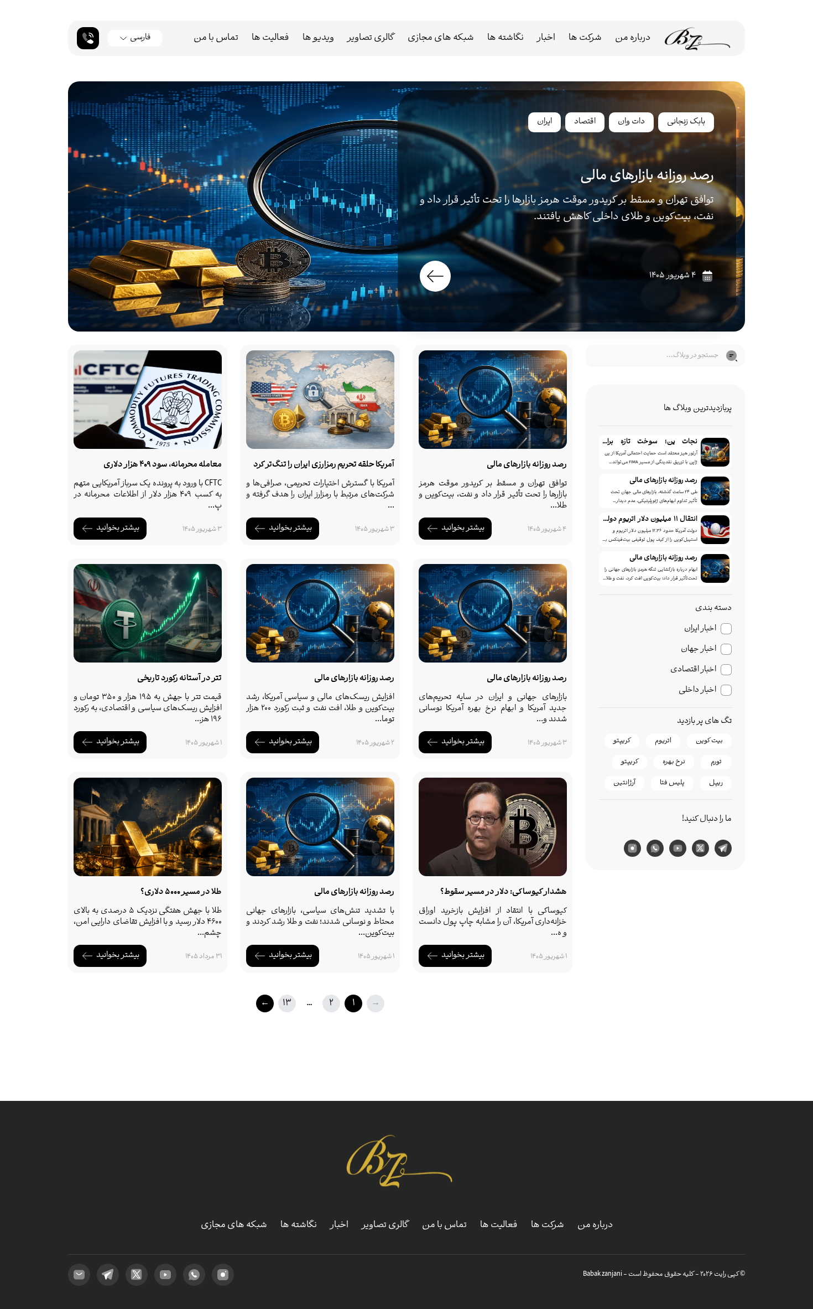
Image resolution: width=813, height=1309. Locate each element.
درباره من (632, 38)
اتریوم (663, 741)
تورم (716, 762)
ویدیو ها (318, 38)
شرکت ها (585, 38)
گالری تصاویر (370, 38)
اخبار (546, 38)
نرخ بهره (674, 762)
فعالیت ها (270, 38)
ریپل (716, 783)
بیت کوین (709, 741)
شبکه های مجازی (441, 38)
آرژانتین (624, 783)
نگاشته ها (505, 38)
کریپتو (621, 741)
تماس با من (216, 38)
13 (287, 1003)
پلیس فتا (672, 783)
